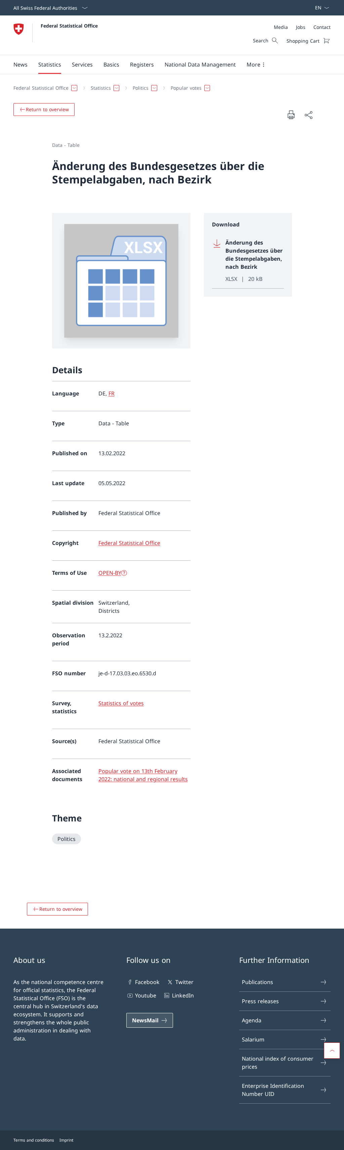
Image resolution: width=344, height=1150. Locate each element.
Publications (257, 982)
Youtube (145, 995)
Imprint (66, 1140)
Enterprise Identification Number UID (273, 1090)
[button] (20, 64)
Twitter (184, 982)
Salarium (253, 1039)
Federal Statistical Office (69, 26)
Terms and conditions (33, 1140)
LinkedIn (183, 995)
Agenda (251, 1020)
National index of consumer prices (277, 1062)
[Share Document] (308, 115)
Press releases (260, 1001)
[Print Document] (291, 114)
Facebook (147, 982)
